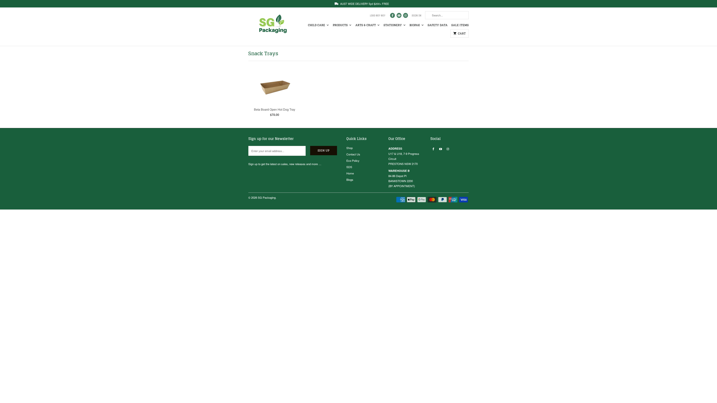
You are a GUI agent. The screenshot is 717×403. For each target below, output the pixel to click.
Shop (349, 148)
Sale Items (460, 25)
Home (350, 173)
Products (340, 25)
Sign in (416, 16)
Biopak (415, 25)
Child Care (317, 25)
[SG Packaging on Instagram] (405, 15)
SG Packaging (267, 197)
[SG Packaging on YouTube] (399, 15)
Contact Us (353, 154)
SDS (349, 167)
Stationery (393, 25)
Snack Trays (263, 53)
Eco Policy (352, 161)
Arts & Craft (366, 25)
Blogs (349, 180)
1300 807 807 (377, 16)
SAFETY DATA (438, 25)
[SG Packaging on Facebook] (392, 15)
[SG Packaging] (274, 27)
